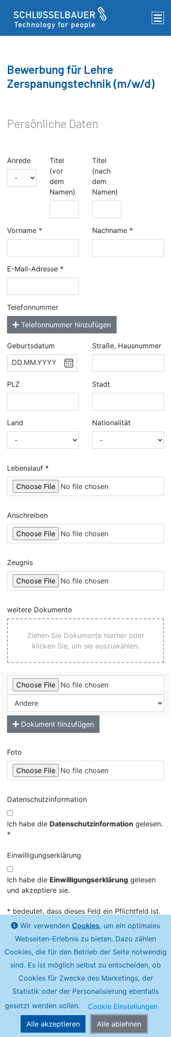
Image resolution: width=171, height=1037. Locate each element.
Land (15, 422)
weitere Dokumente (39, 609)
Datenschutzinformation (47, 799)
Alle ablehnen (119, 1024)
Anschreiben (27, 515)
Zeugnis (20, 562)
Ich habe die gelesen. (85, 823)
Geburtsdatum (31, 345)
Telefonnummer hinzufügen (65, 324)
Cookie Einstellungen (122, 1006)
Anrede (19, 160)
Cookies (86, 925)
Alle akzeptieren (53, 1024)
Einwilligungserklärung (44, 855)
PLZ (13, 384)
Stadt (101, 384)
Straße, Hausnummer (126, 345)
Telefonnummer (32, 307)
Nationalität (111, 422)
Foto (14, 752)
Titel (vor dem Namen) (62, 176)
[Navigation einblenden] (158, 18)
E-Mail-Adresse (32, 268)
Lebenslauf (25, 468)
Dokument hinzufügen (56, 724)
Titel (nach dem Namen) (105, 176)
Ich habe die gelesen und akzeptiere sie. (81, 885)
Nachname (109, 230)
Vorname (21, 230)
